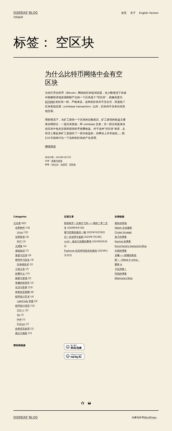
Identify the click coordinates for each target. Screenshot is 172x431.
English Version (149, 12)
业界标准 (20, 236)
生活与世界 (21, 287)
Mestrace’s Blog (123, 278)
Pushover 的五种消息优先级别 (80, 250)
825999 (50, 101)
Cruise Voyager (123, 232)
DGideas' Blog (25, 13)
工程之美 (20, 269)
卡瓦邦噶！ (121, 269)
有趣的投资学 (22, 282)
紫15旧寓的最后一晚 (75, 232)
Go (18, 314)
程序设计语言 (22, 305)
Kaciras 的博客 (123, 241)
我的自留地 (121, 223)
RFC (19, 241)
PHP (19, 319)
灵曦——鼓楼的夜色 (125, 255)
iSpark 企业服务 (123, 227)
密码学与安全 (22, 259)
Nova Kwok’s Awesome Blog (131, 246)
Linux (20, 232)
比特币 (64, 164)
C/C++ (20, 310)
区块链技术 (23, 264)
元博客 (18, 246)
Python (21, 324)
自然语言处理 (22, 328)
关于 (133, 12)
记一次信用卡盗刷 (73, 236)
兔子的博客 (121, 236)
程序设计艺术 (22, 296)
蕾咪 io (118, 264)
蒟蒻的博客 (121, 273)
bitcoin (54, 164)
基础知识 (20, 250)
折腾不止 (20, 273)
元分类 (17, 223)
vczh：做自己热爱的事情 (77, 241)
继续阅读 (50, 146)
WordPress (150, 417)
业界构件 (20, 227)
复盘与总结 (21, 255)
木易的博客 (121, 250)
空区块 (72, 164)
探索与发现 (56, 160)
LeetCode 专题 (25, 301)
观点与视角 (21, 333)
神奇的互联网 (22, 292)
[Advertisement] (35, 368)
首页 (124, 12)
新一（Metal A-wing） (127, 259)
